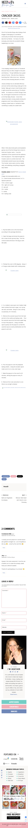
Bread (9, 778)
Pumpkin (10, 774)
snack (4, 479)
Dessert (12, 18)
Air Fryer (20, 780)
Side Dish (10, 780)
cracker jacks (6, 476)
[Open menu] (25, 4)
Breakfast (21, 774)
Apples (10, 772)
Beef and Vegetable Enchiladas (7, 498)
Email (4, 620)
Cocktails (14, 706)
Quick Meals (21, 778)
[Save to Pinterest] (10, 23)
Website (4, 627)
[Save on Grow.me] (13, 23)
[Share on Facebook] (3, 23)
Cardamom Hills (6, 534)
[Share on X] (6, 23)
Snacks (16, 18)
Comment (5, 590)
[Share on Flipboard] (16, 23)
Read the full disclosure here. (14, 28)
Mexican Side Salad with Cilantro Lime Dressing (21, 499)
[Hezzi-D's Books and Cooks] (8, 3)
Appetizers (14, 702)
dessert (13, 476)
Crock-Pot (21, 776)
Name (4, 613)
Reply (4, 547)
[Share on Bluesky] (20, 23)
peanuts (20, 476)
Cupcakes (11, 776)
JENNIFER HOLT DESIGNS (14, 825)
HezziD (6, 486)
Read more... (14, 694)
